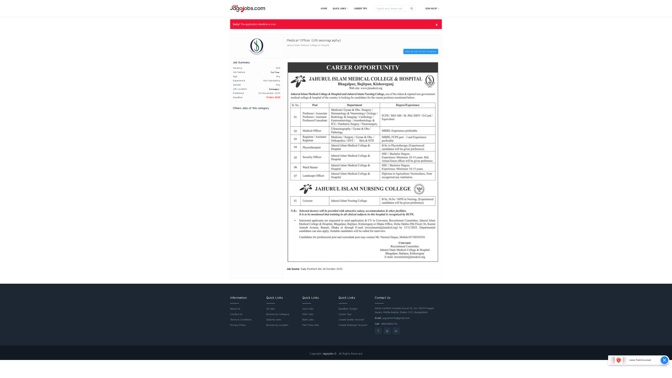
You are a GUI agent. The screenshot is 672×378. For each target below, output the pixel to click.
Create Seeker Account (351, 319)
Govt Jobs (308, 308)
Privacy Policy (238, 324)
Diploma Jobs (273, 319)
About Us (235, 308)
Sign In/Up (431, 8)
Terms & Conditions (241, 319)
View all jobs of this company (420, 51)
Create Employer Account (353, 324)
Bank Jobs (308, 319)
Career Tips (360, 8)
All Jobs (270, 308)
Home (324, 8)
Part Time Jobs (310, 324)
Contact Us (236, 314)
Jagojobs (328, 353)
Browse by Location (277, 324)
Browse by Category (277, 314)
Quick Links (339, 8)
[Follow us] (378, 330)
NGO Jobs (307, 314)
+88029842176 (388, 323)
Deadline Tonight (348, 308)
